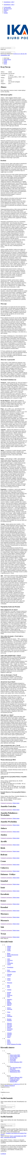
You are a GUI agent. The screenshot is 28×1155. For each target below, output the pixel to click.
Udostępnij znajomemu (6, 803)
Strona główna (7, 59)
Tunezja (9, 1035)
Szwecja (9, 1030)
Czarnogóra (10, 963)
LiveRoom (3, 1153)
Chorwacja (10, 960)
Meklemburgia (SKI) (15, 1071)
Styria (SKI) (13, 1059)
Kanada (9, 992)
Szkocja (9, 1027)
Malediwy (9, 999)
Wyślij (2, 1109)
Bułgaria (9, 956)
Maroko (9, 1002)
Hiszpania (9, 982)
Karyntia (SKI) (13, 1057)
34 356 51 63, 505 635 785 (20, 53)
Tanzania (9, 1034)
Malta (8, 1001)
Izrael (8, 987)
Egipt (8, 970)
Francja (9, 975)
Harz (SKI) (12, 1069)
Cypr (8, 961)
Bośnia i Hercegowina (12, 954)
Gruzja (8, 980)
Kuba (8, 996)
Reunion (9, 1019)
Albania (9, 946)
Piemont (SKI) (13, 1081)
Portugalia (9, 1016)
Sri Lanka (9, 1026)
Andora (9, 947)
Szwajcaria (10, 1028)
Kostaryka (9, 995)
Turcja (5, 63)
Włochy (9, 1042)
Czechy (9, 964)
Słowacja (9, 1023)
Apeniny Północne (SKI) (16, 1077)
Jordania (9, 989)
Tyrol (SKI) (13, 1060)
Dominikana (10, 967)
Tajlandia (9, 1033)
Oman (8, 1012)
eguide (5, 61)
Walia (8, 1040)
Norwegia (9, 1009)
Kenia (8, 994)
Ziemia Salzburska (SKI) (16, 1062)
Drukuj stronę (15, 803)
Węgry (8, 1041)
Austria (9, 950)
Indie (8, 985)
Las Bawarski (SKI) (15, 1070)
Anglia (8, 949)
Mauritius (9, 1003)
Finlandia (9, 974)
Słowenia (9, 1024)
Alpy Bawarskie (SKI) (15, 1067)
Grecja (8, 978)
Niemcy (9, 1007)
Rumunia (9, 1020)
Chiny (8, 959)
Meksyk (9, 1005)
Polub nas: (3, 49)
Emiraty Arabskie (11, 971)
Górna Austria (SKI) (15, 1056)
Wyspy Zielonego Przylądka (14, 1044)
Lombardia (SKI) (14, 1080)
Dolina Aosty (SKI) (15, 1078)
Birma (8, 953)
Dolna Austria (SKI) (15, 1055)
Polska (8, 1014)
